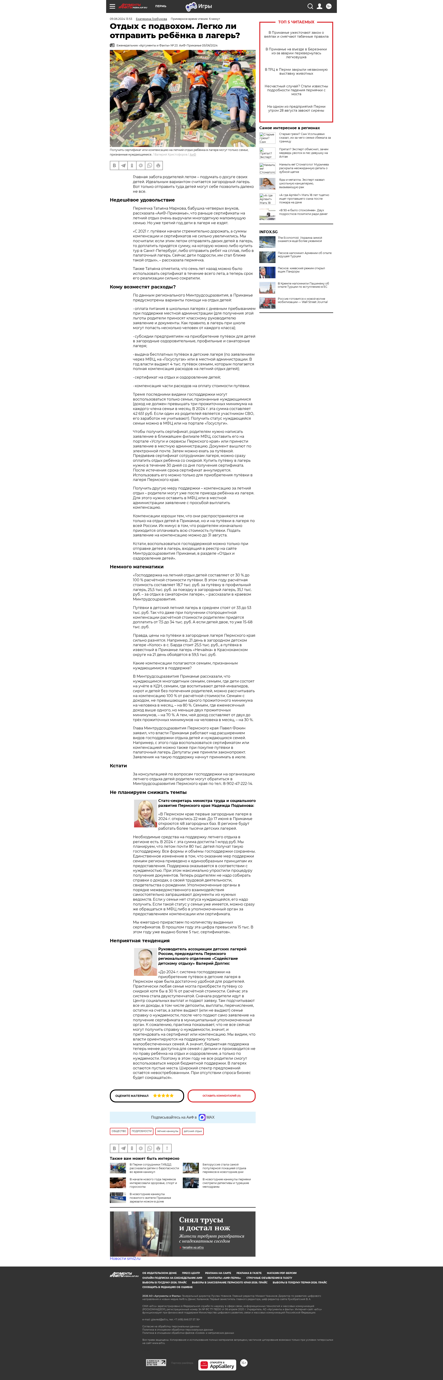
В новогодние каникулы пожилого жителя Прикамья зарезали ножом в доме (150, 1197)
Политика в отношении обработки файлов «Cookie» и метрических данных (188, 1332)
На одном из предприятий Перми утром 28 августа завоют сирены (296, 109)
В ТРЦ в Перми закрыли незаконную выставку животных (296, 72)
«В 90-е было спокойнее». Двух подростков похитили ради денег (303, 212)
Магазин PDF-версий (281, 1273)
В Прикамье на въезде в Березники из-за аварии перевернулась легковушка (296, 53)
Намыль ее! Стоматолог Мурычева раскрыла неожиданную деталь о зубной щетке (304, 168)
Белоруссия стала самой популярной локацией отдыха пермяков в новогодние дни (224, 1168)
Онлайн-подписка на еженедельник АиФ (172, 1277)
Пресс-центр (191, 1273)
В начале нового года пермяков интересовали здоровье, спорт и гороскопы (153, 1183)
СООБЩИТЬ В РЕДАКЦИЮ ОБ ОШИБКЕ (167, 1287)
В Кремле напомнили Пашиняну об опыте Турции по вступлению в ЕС (303, 285)
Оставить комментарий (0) (222, 1095)
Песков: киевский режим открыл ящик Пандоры (301, 270)
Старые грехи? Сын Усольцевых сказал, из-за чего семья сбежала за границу (305, 137)
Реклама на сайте (218, 1273)
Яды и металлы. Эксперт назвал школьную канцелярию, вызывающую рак (302, 183)
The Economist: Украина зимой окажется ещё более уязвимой (300, 239)
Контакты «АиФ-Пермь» (224, 1277)
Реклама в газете (249, 1273)
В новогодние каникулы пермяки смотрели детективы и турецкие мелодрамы (227, 1183)
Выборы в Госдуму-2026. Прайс (164, 1282)
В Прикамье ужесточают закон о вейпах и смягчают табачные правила (296, 35)
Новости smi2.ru (125, 1258)
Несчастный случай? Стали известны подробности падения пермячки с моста (296, 90)
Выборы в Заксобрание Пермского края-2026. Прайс (229, 1282)
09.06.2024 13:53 (121, 19)
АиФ (193, 154)
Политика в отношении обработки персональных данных (177, 1329)
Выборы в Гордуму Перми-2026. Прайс (300, 1282)
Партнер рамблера (182, 1363)
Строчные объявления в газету (269, 1277)
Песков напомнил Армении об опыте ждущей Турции (305, 254)
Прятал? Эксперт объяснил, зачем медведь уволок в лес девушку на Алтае (303, 152)
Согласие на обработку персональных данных (170, 1326)
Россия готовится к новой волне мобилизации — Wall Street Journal (303, 300)
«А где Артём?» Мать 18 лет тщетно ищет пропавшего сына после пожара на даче (304, 198)
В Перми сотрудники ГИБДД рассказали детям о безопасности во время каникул (154, 1168)
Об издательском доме (159, 1273)
